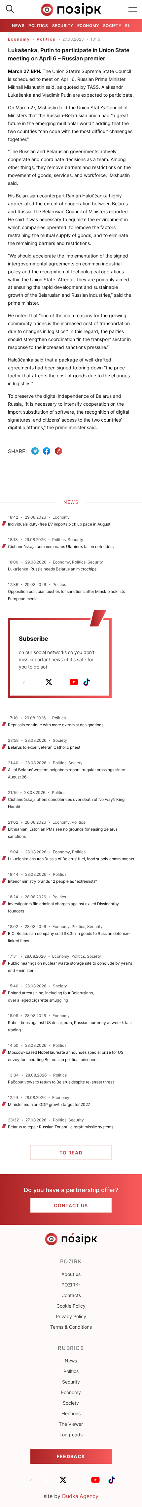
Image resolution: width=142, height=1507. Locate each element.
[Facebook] (47, 451)
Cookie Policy (71, 1306)
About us (71, 1274)
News (18, 25)
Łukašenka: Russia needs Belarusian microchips (52, 568)
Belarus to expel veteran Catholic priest (44, 747)
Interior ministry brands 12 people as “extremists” (52, 881)
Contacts (71, 1295)
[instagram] (61, 682)
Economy (88, 25)
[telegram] (24, 682)
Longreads (71, 1434)
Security (62, 25)
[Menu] (132, 10)
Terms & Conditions (71, 1327)
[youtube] (74, 682)
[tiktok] (86, 682)
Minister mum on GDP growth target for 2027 (49, 1104)
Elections (71, 1413)
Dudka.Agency (80, 1496)
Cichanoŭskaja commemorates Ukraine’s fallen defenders (61, 546)
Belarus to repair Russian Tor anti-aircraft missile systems (60, 1126)
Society (112, 25)
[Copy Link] (58, 451)
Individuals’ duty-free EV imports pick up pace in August (59, 524)
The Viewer (71, 1424)
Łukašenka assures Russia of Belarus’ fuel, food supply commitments (71, 858)
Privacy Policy (71, 1316)
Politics (38, 25)
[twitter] (49, 682)
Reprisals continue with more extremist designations (55, 724)
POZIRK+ (71, 1284)
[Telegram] (35, 451)
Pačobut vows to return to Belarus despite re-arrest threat (61, 1081)
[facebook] (36, 682)
